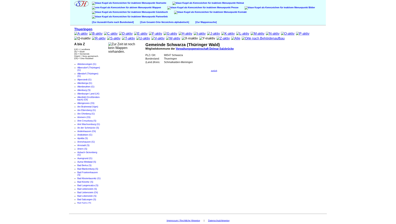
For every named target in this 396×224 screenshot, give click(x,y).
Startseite (160, 3)
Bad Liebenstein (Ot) (87, 192)
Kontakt (242, 12)
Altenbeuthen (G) (85, 86)
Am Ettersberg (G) (86, 110)
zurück (214, 70)
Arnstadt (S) (83, 145)
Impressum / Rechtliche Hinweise (183, 220)
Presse (234, 7)
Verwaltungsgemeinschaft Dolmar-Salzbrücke (205, 48)
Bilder (311, 7)
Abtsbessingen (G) (86, 64)
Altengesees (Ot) (85, 103)
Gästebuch (161, 12)
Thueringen (83, 29)
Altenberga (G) (84, 83)
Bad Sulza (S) (84, 203)
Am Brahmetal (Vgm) (87, 106)
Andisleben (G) (84, 134)
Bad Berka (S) (84, 165)
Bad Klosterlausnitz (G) (89, 178)
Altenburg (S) (84, 90)
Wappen (156, 7)
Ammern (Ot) (84, 117)
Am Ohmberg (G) (86, 113)
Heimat (240, 3)
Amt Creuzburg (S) (86, 120)
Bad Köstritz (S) (85, 182)
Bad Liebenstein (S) (87, 189)
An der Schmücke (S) (88, 127)
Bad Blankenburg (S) (87, 169)
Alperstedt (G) (84, 79)
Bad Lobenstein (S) (87, 196)
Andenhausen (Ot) (86, 131)
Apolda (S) (82, 138)
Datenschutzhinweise (219, 220)
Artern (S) (82, 149)
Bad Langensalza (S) (87, 185)
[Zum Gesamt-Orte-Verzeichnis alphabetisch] (164, 22)
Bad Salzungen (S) (86, 199)
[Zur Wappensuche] (206, 22)
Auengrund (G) (84, 158)
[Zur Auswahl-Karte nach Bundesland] (113, 22)
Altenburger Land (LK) (88, 93)
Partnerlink (161, 16)
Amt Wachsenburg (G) (88, 124)
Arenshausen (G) (86, 142)
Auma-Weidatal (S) (86, 162)
